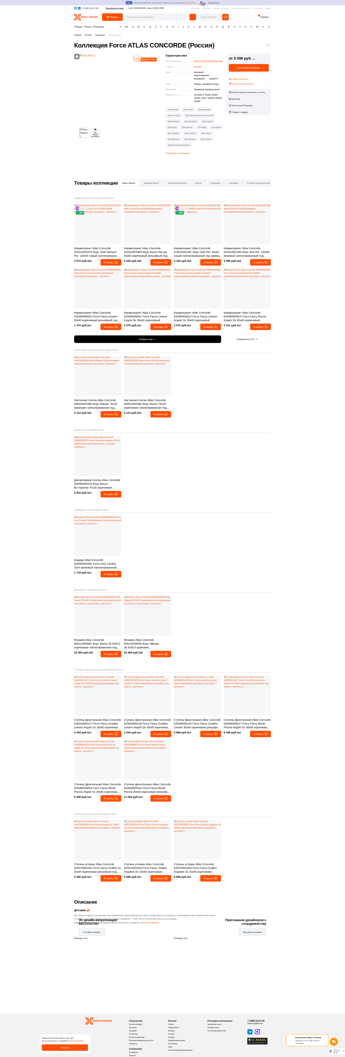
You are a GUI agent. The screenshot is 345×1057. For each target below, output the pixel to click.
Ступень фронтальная (258, 183)
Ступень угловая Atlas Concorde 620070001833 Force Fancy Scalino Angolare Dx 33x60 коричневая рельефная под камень (145, 868)
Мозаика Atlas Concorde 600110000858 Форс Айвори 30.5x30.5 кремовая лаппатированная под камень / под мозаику (146, 643)
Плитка (171, 1024)
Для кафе (202, 127)
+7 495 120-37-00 (139, 919)
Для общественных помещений (199, 115)
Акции (268, 8)
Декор (198, 183)
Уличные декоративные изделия (180, 1050)
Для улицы (206, 133)
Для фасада (190, 139)
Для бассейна (190, 121)
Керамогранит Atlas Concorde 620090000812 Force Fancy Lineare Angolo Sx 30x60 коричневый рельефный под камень (195, 316)
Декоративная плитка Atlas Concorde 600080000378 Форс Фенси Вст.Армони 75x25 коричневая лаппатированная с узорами (97, 484)
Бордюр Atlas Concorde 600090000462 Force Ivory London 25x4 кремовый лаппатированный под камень (95, 564)
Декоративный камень (176, 1040)
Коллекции (100, 35)
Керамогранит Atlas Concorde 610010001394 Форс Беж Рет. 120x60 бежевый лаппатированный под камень (247, 252)
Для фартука (173, 139)
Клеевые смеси (213, 1027)
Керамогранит (151, 183)
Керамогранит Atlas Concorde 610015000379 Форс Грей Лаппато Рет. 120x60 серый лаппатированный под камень (97, 252)
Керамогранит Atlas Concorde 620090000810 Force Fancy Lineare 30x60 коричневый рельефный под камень (96, 316)
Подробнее (213, 2)
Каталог (88, 35)
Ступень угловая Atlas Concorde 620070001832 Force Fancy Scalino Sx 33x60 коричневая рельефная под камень (97, 868)
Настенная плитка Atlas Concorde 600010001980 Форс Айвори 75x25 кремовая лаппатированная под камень (95, 404)
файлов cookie (76, 1041)
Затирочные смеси (214, 1024)
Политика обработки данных (336, 1051)
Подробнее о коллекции (178, 153)
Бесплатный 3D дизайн (243, 83)
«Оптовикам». (153, 923)
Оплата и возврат (221, 8)
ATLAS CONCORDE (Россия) (208, 61)
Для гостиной (174, 115)
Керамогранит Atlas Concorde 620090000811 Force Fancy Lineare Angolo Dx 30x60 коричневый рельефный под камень (145, 316)
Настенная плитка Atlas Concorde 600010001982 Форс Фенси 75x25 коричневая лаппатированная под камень (145, 404)
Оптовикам (133, 1034)
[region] (172, 35)
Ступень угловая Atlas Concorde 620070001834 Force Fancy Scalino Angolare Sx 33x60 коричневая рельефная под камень (195, 868)
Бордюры (215, 183)
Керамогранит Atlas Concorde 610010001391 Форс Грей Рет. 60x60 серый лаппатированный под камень (197, 252)
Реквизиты (133, 1043)
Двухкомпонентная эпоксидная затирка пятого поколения (165, 3)
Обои (170, 1047)
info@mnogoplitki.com (255, 1023)
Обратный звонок (240, 79)
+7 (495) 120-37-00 (255, 1021)
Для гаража (207, 121)
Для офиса (216, 127)
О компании (257, 8)
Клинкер (171, 1037)
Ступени (171, 1034)
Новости (132, 1055)
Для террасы (173, 133)
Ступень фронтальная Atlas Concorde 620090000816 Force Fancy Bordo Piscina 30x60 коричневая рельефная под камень (147, 788)
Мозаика (233, 183)
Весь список (129, 183)
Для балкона (173, 121)
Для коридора (204, 109)
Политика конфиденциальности (141, 1040)
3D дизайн (195, 8)
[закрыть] (343, 1051)
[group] (120, 90)
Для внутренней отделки (179, 145)
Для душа (172, 127)
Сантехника (172, 1043)
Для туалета (190, 133)
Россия (197, 67)
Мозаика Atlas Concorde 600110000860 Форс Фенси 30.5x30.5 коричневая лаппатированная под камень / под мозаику (97, 643)
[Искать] (192, 17)
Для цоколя (206, 139)
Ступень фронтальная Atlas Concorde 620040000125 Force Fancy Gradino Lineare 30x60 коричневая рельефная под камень (197, 723)
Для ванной (173, 109)
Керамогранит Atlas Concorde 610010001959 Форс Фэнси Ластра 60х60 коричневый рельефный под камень (145, 252)
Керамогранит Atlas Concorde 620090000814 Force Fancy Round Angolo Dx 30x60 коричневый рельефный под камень (245, 316)
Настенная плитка (177, 183)
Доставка (207, 8)
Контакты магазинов (241, 8)
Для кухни (188, 109)
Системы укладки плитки (216, 1031)
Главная (77, 35)
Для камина (187, 127)
